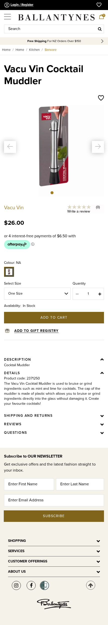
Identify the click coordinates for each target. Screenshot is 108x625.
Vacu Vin (14, 208)
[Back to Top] (90, 585)
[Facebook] (31, 585)
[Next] (103, 41)
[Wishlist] (101, 98)
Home (6, 50)
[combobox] (54, 29)
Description (17, 359)
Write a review (78, 211)
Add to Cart (54, 317)
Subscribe (54, 516)
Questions (15, 433)
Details (12, 373)
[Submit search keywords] (100, 29)
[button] (10, 147)
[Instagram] (16, 585)
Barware (51, 50)
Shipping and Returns (28, 415)
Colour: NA (12, 263)
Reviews (13, 424)
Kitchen (34, 50)
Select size (12, 283)
